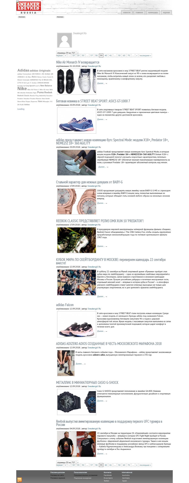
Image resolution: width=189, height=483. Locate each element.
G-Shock (45, 80)
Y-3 (51, 101)
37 (92, 55)
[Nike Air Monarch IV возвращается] (76, 94)
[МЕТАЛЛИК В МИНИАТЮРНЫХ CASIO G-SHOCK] (76, 414)
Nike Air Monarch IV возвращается (77, 62)
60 (124, 55)
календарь (153, 12)
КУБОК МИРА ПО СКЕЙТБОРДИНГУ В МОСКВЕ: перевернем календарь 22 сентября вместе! (111, 261)
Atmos (39, 77)
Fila (40, 80)
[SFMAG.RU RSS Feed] (19, 480)
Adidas (23, 70)
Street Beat (21, 101)
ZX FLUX (20, 104)
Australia (125, 475)
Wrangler (46, 101)
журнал (166, 12)
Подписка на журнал (82, 478)
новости (126, 12)
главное (139, 12)
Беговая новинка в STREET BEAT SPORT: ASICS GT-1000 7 (93, 101)
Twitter (106, 481)
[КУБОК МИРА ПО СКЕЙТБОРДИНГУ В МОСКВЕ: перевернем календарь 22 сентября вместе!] (76, 294)
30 (83, 55)
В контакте (108, 478)
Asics (34, 77)
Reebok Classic (23, 95)
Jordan (34, 83)
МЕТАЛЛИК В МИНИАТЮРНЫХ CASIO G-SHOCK (87, 382)
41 (110, 55)
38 (96, 55)
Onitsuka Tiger (31, 92)
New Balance (46, 85)
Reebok (48, 92)
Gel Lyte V (27, 83)
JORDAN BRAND (43, 83)
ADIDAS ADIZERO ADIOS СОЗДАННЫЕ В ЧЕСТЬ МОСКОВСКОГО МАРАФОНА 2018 (109, 343)
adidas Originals (40, 70)
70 (129, 55)
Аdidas (27, 104)
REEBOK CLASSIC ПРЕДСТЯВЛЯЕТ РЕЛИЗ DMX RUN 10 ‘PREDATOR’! (100, 220)
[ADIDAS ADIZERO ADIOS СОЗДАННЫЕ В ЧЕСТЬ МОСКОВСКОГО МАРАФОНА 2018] (65, 375)
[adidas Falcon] (76, 336)
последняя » (145, 55)
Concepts (26, 80)
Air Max (28, 77)
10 (73, 55)
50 (119, 55)
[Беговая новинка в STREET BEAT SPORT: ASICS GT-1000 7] (76, 132)
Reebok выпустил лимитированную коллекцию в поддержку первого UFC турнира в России (109, 423)
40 (106, 55)
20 (78, 55)
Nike (22, 88)
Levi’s (37, 86)
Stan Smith (46, 98)
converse (34, 80)
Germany (126, 478)
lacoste (20, 86)
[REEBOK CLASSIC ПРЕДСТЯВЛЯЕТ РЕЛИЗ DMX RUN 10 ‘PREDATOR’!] (76, 252)
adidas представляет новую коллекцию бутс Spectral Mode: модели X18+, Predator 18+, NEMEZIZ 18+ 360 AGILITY (112, 141)
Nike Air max (44, 89)
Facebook (108, 475)
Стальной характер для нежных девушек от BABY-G (89, 182)
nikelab (22, 92)
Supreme (34, 101)
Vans (40, 101)
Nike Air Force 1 (33, 89)
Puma (40, 92)
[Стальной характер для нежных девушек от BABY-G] (76, 213)
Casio (44, 77)
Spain (124, 481)
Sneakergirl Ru (94, 66)
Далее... (102, 83)
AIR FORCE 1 (36, 74)
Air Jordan (46, 74)
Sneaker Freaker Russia (32, 98)
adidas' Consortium (24, 74)
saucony (42, 95)
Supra (28, 101)
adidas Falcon (65, 304)
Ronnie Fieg (34, 95)
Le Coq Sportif (29, 86)
